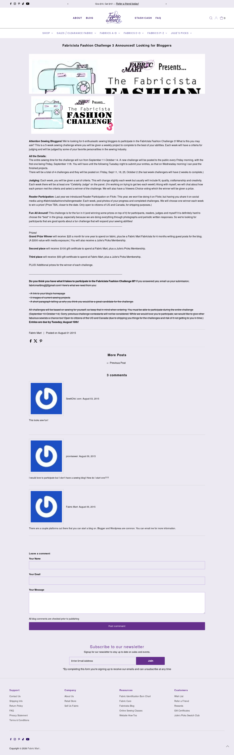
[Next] (166, 3)
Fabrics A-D (109, 33)
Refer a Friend (181, 701)
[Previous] (68, 3)
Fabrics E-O (132, 33)
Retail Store (70, 701)
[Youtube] (27, 4)
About (77, 18)
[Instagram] (15, 4)
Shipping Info (16, 701)
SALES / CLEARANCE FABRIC (75, 33)
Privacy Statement (18, 715)
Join (150, 660)
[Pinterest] (19, 4)
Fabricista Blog (126, 705)
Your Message (36, 589)
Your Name (35, 558)
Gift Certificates (182, 710)
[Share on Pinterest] (41, 341)
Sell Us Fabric (71, 705)
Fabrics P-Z (156, 33)
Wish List (178, 696)
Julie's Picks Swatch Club (187, 715)
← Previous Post (116, 363)
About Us (69, 696)
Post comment (117, 626)
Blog (89, 18)
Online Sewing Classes (130, 710)
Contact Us (15, 696)
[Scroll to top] (227, 746)
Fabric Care (125, 701)
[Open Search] (210, 18)
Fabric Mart (34, 748)
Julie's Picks (180, 33)
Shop (46, 33)
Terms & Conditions (19, 720)
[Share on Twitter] (36, 341)
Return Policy (16, 705)
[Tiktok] (23, 4)
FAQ (158, 18)
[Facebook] (10, 4)
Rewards (178, 705)
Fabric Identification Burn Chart (135, 696)
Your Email (34, 574)
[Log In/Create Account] (216, 18)
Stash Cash (143, 18)
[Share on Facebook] (31, 341)
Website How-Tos (128, 715)
